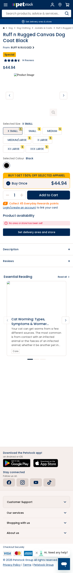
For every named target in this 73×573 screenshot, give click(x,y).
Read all (62, 276)
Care (15, 351)
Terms (27, 565)
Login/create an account (19, 207)
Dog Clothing (24, 27)
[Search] (67, 13)
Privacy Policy (12, 565)
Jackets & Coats (43, 27)
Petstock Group (44, 565)
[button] (36, 249)
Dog (11, 27)
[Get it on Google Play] (16, 463)
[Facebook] (9, 482)
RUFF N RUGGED (21, 47)
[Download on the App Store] (45, 463)
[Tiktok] (49, 482)
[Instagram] (22, 482)
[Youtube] (36, 482)
